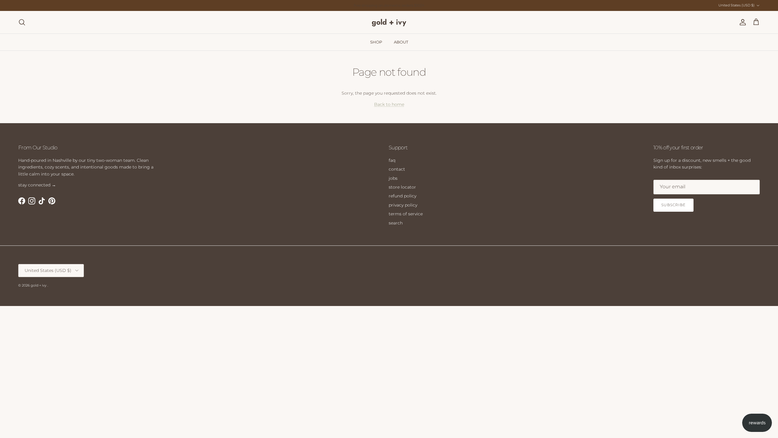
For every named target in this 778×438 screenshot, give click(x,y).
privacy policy (403, 205)
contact (397, 169)
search (396, 223)
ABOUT (401, 42)
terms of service (406, 214)
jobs (393, 178)
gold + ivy (39, 285)
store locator (402, 187)
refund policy (402, 196)
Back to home (389, 104)
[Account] (741, 22)
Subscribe (673, 205)
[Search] (22, 22)
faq (392, 160)
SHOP (376, 42)
